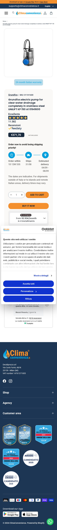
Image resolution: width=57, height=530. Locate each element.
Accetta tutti (28, 284)
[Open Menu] (6, 13)
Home (4, 21)
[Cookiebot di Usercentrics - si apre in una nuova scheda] (42, 229)
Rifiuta (28, 299)
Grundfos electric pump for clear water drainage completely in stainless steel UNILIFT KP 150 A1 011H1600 (28, 24)
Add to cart (37, 195)
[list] (28, 52)
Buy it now (28, 206)
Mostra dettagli (41, 275)
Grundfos (13, 95)
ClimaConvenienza (18, 523)
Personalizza (27, 291)
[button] (51, 13)
